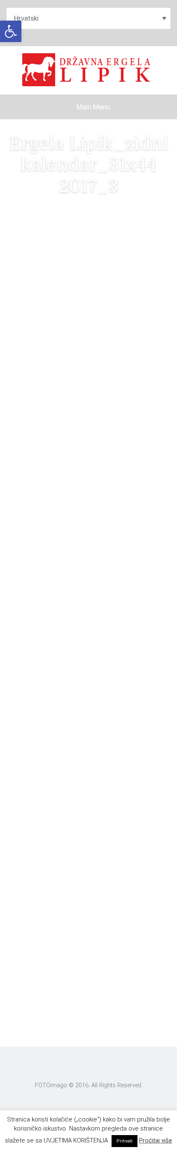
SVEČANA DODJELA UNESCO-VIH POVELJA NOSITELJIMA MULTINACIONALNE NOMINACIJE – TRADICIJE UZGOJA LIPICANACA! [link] (90, 885)
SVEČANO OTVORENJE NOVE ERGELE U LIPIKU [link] (83, 858)
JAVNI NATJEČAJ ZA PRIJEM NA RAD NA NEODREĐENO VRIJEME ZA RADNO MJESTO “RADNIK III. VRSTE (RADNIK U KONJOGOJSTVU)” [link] (87, 831)
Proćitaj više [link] (155, 1140)
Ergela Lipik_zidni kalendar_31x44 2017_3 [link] (66, 348)
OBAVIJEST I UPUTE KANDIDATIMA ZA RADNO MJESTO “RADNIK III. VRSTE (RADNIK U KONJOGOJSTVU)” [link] (82, 794)
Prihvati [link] (124, 1141)
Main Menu (92, 107)
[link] (10, 31)
